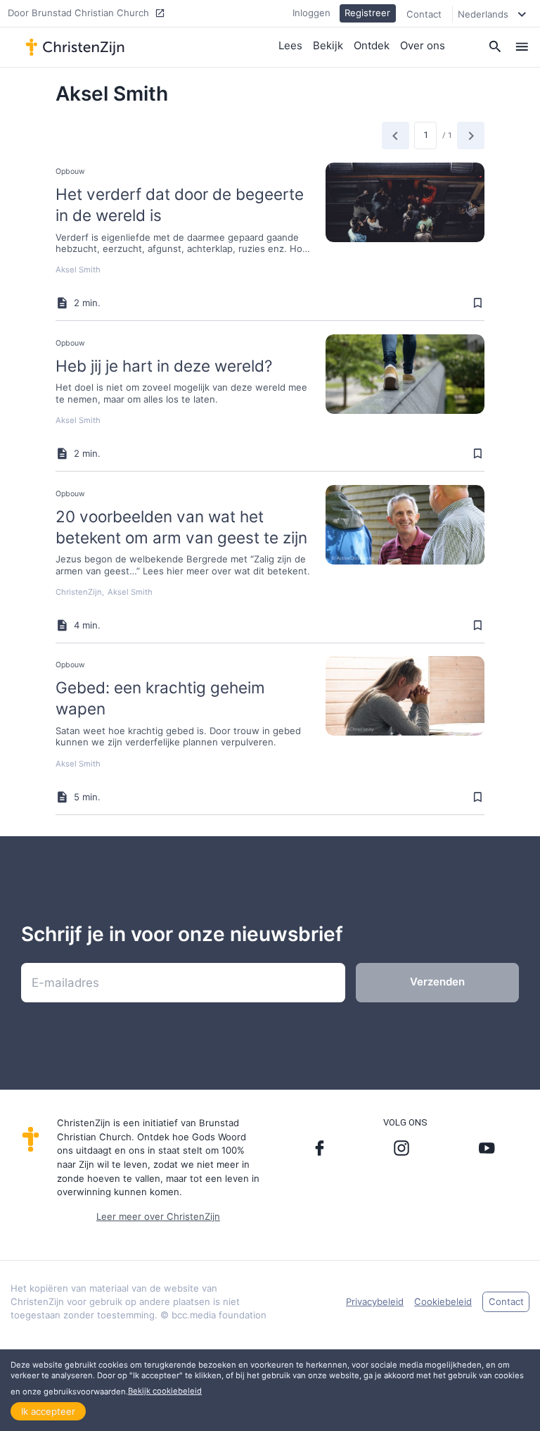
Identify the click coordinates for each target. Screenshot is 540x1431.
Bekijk (328, 45)
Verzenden (437, 981)
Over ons (422, 45)
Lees (290, 45)
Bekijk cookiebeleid (165, 1391)
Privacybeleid (375, 1301)
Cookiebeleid (443, 1301)
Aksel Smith (78, 270)
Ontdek (372, 45)
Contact (424, 14)
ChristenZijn (79, 592)
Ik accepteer (48, 1411)
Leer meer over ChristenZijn (158, 1216)
